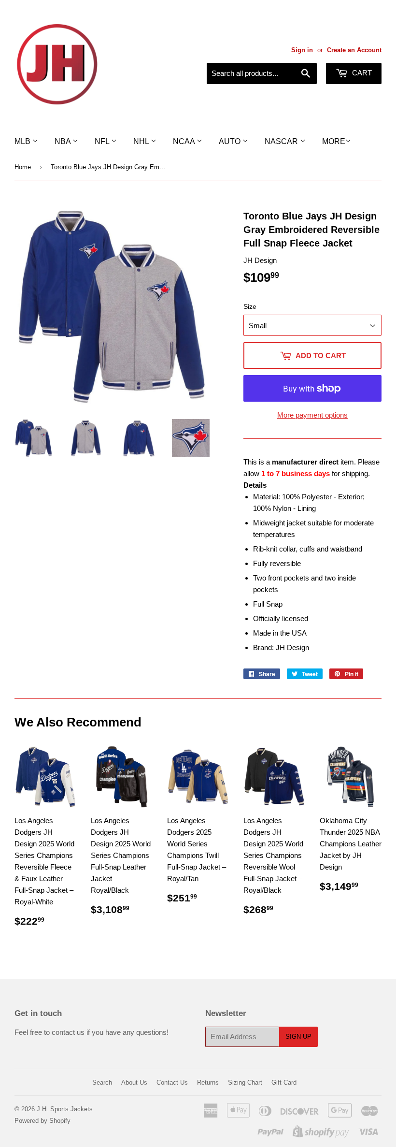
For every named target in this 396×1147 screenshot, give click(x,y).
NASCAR (282, 141)
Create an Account (354, 50)
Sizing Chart (245, 1082)
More (333, 141)
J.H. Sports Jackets (65, 1109)
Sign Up (298, 1036)
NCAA (185, 141)
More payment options (312, 415)
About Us (134, 1082)
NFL (103, 141)
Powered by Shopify (42, 1120)
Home (22, 167)
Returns (208, 1082)
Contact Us (172, 1082)
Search (102, 1082)
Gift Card (284, 1082)
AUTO (230, 141)
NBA (63, 141)
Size (249, 306)
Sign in (302, 50)
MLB (23, 141)
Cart (361, 73)
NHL (142, 141)
